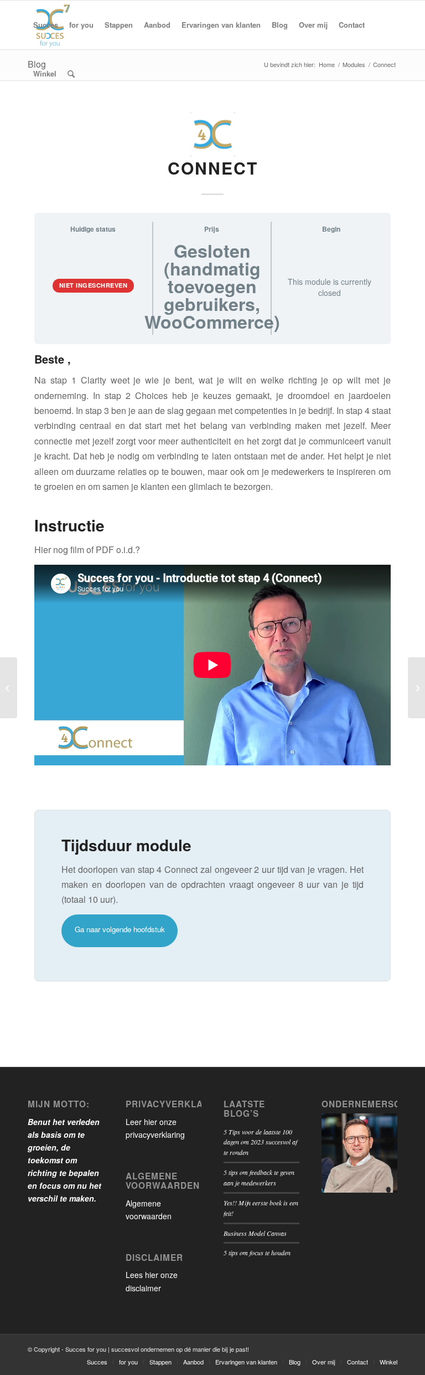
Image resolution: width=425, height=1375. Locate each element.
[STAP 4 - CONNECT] (212, 134)
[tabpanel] (212, 667)
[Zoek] (71, 73)
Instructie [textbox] (69, 525)
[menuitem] (46, 25)
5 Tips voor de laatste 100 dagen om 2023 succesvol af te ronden (260, 1142)
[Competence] (8, 687)
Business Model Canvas (255, 1233)
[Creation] (416, 687)
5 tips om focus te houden (257, 1252)
